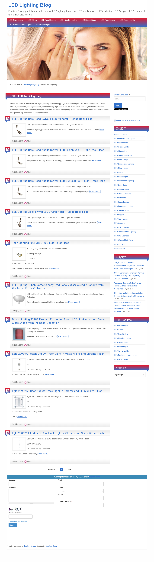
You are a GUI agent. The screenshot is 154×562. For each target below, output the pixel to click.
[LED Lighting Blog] (77, 53)
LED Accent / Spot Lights (124, 138)
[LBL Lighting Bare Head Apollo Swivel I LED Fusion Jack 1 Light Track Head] (19, 161)
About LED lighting (121, 134)
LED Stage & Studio (122, 210)
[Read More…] (97, 160)
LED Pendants (120, 198)
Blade (29, 141)
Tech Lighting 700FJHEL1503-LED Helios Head (40, 242)
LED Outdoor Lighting (122, 193)
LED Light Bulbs (120, 185)
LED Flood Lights (108, 20)
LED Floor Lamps (121, 168)
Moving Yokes (119, 244)
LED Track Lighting (121, 227)
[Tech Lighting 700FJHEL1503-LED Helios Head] (19, 254)
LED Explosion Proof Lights (20, 25)
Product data (119, 248)
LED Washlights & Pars (123, 240)
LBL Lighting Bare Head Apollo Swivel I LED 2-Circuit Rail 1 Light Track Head (58, 180)
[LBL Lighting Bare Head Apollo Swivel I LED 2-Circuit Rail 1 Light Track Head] (19, 192)
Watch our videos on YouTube (128, 120)
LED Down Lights (16, 20)
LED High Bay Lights (68, 20)
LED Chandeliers (120, 151)
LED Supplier (119, 215)
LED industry (119, 172)
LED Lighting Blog (29, 5)
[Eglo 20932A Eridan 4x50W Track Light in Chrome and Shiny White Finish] (19, 402)
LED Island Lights (121, 177)
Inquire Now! (94, 477)
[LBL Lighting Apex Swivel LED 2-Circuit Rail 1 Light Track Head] (19, 223)
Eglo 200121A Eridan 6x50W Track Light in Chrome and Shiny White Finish (58, 433)
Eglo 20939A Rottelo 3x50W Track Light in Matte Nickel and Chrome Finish (58, 353)
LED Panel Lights (48, 20)
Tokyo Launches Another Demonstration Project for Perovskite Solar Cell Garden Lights (129, 266)
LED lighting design (121, 189)
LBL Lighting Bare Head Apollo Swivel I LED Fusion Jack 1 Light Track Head (58, 149)
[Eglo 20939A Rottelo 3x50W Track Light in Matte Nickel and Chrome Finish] (19, 365)
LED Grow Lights (43, 25)
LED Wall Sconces (121, 236)
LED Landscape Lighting (124, 181)
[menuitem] (16, 20)
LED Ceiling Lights (121, 147)
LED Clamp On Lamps (123, 155)
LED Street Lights (88, 20)
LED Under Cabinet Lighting (125, 232)
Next (69, 469)
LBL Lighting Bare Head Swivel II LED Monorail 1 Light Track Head (52, 118)
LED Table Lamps (121, 219)
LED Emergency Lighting (124, 164)
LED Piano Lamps (121, 202)
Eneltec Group (30, 546)
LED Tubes (32, 20)
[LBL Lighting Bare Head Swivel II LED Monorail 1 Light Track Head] (19, 130)
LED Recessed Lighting (123, 206)
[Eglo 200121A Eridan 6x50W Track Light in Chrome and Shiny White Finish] (19, 444)
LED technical (119, 223)
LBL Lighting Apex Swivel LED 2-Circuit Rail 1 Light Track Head (50, 211)
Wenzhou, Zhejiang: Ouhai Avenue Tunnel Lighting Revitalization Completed (127, 286)
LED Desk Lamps (121, 160)
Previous (51, 469)
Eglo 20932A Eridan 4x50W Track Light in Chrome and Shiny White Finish (57, 390)
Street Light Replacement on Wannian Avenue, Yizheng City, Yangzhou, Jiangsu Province (129, 276)
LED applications (121, 143)
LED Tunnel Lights (127, 20)
